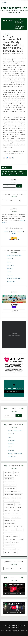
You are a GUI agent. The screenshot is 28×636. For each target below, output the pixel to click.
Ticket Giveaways (9, 549)
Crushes (14, 497)
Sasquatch (8, 536)
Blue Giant (7, 34)
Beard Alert (8, 472)
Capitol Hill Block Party (12, 491)
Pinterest (10, 275)
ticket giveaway (9, 545)
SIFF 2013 (7, 542)
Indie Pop (7, 513)
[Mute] (20, 593)
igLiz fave (7, 510)
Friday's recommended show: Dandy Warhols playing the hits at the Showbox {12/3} (13, 43)
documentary (8, 501)
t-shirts (20, 231)
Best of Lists (8, 475)
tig (18, 549)
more (14, 233)
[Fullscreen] (22, 593)
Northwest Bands (10, 520)
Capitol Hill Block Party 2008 (13, 494)
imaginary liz (7, 53)
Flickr (9, 271)
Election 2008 (9, 504)
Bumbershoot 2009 (10, 488)
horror (19, 507)
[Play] (5, 593)
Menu (4, 2)
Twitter (9, 262)
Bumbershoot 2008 (10, 485)
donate (6, 231)
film (6, 507)
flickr (12, 507)
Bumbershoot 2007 (10, 481)
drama (17, 501)
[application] (14, 589)
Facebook (10, 258)
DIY (20, 497)
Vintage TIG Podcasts (14, 278)
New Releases (16, 517)
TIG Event (7, 552)
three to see (16, 542)
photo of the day (10, 529)
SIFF (6, 539)
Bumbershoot (9, 478)
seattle (15, 536)
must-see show (17, 513)
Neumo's (7, 517)
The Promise (6, 168)
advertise (13, 231)
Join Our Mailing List (14, 255)
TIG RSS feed (11, 281)
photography (18, 526)
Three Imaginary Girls (14, 7)
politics (20, 529)
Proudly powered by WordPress (10, 630)
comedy (7, 497)
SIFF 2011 (20, 539)
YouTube (10, 268)
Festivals (18, 504)
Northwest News (9, 523)
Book (16, 475)
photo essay (8, 526)
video (14, 552)
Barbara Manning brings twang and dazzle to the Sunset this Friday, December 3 (13, 173)
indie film (16, 510)
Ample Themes (14, 631)
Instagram (10, 265)
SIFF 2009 (12, 539)
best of (17, 472)
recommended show (10, 533)
